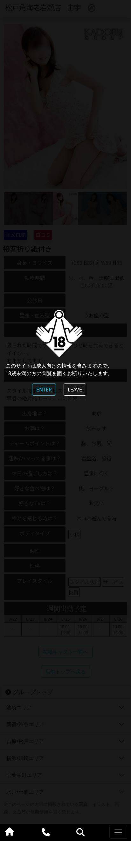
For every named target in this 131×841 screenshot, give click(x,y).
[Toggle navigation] (118, 832)
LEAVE (75, 389)
